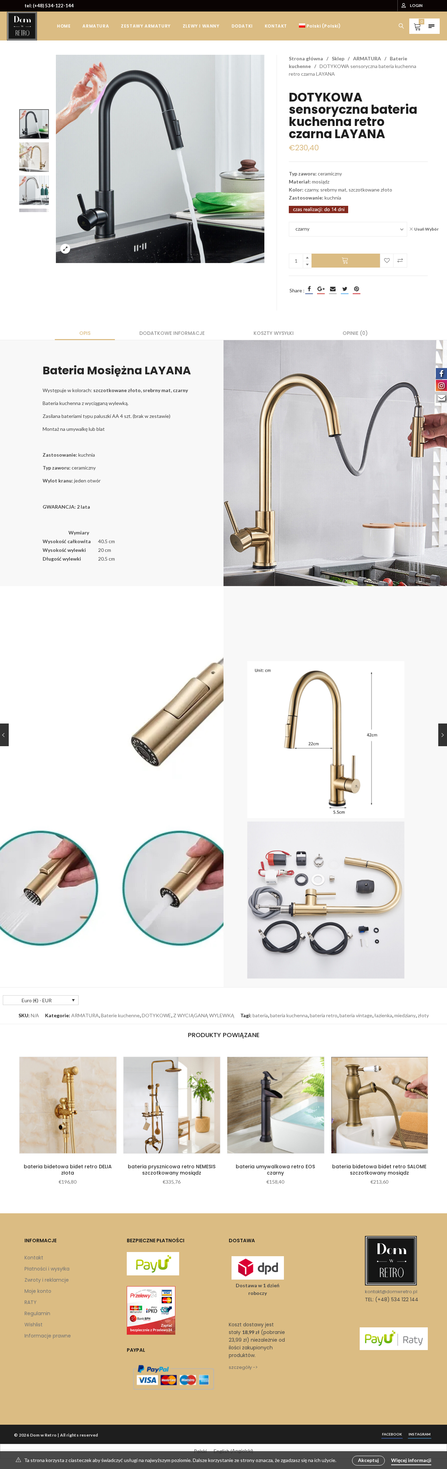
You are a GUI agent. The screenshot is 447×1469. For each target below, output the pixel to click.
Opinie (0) (355, 333)
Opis (84, 333)
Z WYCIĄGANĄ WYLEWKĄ (203, 1015)
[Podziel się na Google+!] (321, 289)
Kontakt (33, 1257)
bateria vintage (355, 1015)
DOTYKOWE (156, 1015)
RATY (30, 1302)
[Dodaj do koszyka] (346, 261)
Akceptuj (368, 1460)
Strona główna (306, 58)
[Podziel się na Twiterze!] (345, 289)
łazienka (383, 1015)
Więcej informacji (411, 1460)
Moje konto (37, 1291)
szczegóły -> (243, 1367)
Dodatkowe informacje (172, 333)
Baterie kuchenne (120, 1015)
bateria (260, 1015)
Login (416, 5)
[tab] (85, 333)
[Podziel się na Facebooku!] (309, 289)
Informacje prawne (47, 1335)
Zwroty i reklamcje (46, 1279)
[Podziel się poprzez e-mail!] (333, 289)
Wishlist (33, 1324)
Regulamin (37, 1313)
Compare (400, 261)
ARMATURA (367, 58)
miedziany (405, 1015)
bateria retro (323, 1015)
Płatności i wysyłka (46, 1268)
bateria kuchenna (289, 1015)
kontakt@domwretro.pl (391, 1291)
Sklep (338, 58)
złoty (423, 1015)
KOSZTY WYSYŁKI (274, 333)
